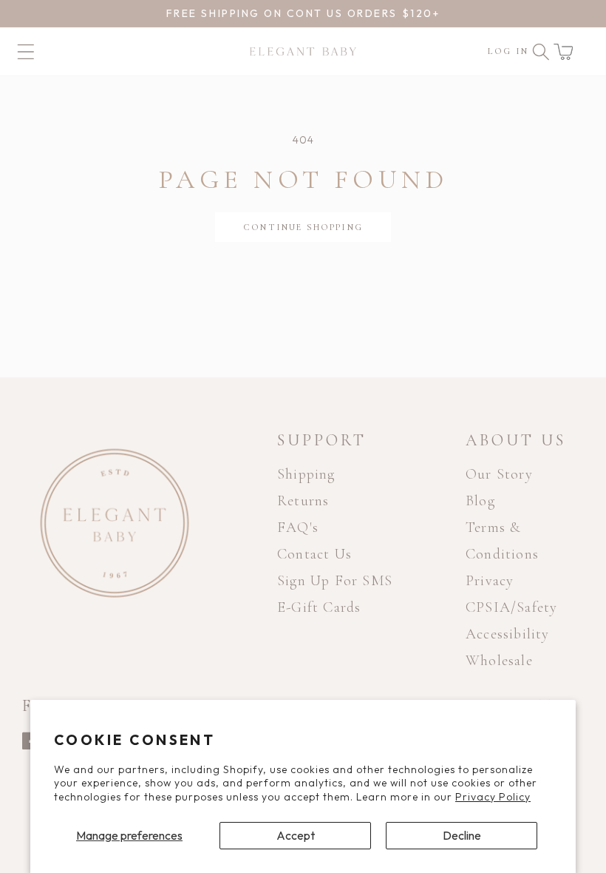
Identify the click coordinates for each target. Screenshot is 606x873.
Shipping (306, 474)
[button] (563, 52)
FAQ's (298, 527)
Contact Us (314, 554)
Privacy (490, 581)
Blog (480, 501)
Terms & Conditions (502, 541)
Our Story (499, 474)
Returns (303, 501)
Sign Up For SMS (334, 581)
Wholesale (499, 661)
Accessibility (508, 634)
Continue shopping (303, 227)
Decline (462, 835)
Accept (295, 835)
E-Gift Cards (319, 607)
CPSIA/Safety (511, 607)
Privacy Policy (493, 796)
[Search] (541, 52)
